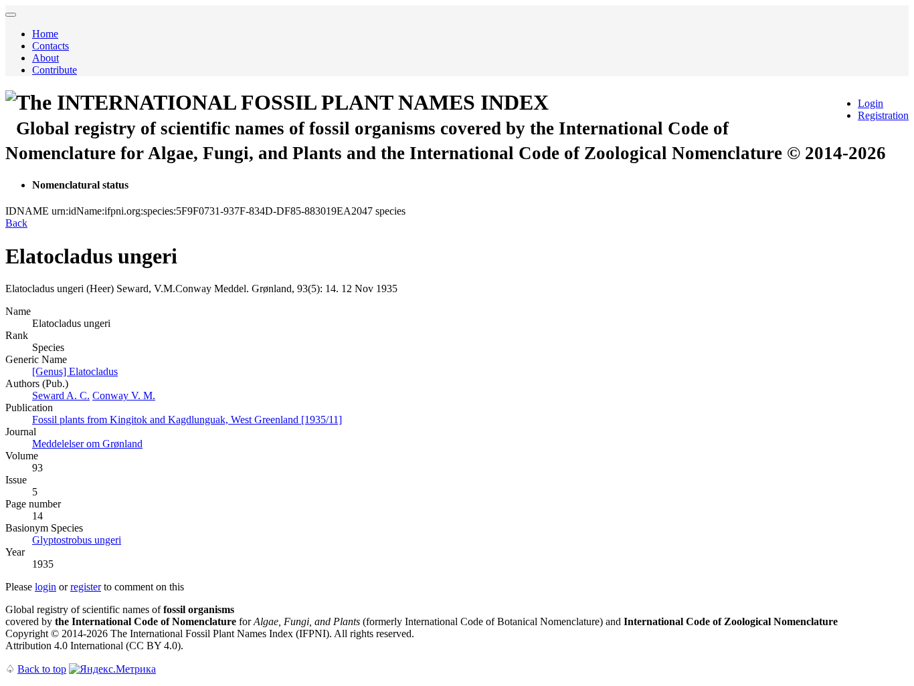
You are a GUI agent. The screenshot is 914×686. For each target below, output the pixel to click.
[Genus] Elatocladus (75, 371)
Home (45, 33)
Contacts (50, 45)
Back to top (41, 669)
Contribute (54, 70)
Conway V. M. (123, 395)
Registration (883, 115)
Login (870, 103)
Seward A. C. (61, 395)
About (45, 58)
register (85, 586)
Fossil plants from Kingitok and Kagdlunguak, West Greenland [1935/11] (187, 419)
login (45, 586)
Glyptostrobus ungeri (76, 540)
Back (16, 223)
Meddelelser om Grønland (87, 443)
